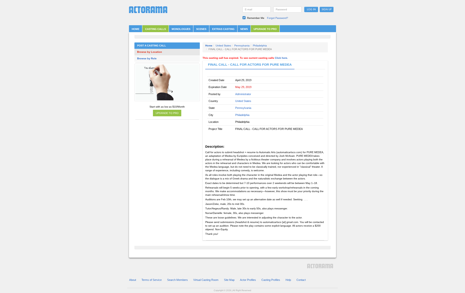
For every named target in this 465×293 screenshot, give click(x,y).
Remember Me (255, 18)
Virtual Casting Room (206, 279)
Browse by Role (147, 58)
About (132, 279)
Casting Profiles (270, 279)
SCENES (201, 29)
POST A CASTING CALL (151, 45)
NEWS (244, 29)
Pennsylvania (242, 45)
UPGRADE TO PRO (265, 29)
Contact (301, 279)
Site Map (229, 279)
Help (288, 279)
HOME (135, 29)
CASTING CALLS (155, 29)
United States (223, 45)
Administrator (243, 94)
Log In (311, 9)
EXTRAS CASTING (223, 29)
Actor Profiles (248, 279)
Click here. (281, 57)
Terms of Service (151, 279)
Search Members (177, 279)
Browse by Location (149, 52)
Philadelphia (260, 45)
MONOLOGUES (181, 29)
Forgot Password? (277, 18)
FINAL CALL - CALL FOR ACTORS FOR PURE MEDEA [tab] (250, 64)
